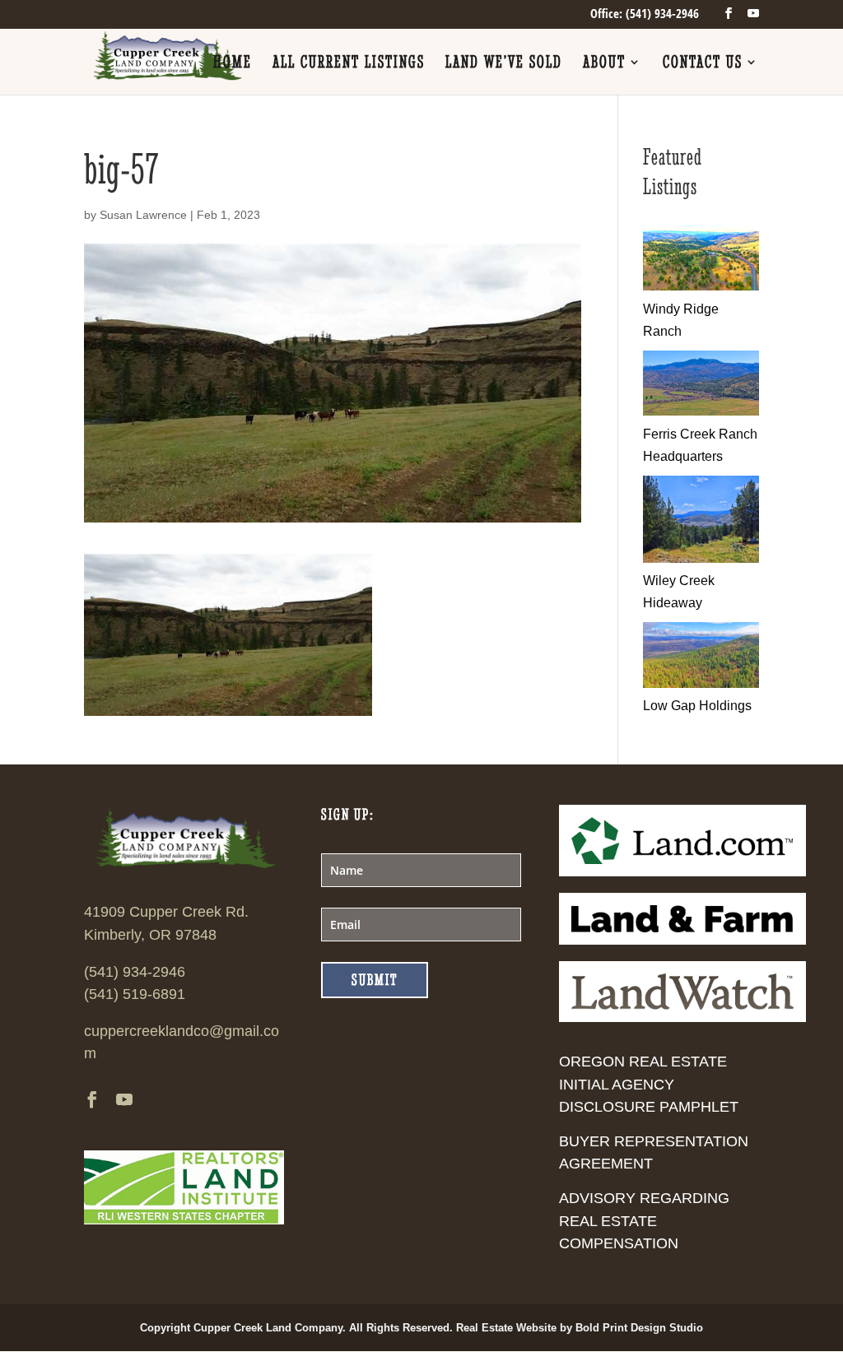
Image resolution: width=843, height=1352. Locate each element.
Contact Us (703, 64)
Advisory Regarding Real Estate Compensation (644, 1220)
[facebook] (728, 13)
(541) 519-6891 (134, 994)
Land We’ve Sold (503, 64)
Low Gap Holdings (697, 706)
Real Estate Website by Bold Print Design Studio (579, 1328)
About (604, 64)
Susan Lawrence (143, 214)
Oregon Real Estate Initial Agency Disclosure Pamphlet (648, 1083)
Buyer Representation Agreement (653, 1152)
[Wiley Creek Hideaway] (701, 558)
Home (232, 64)
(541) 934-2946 (134, 972)
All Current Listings (348, 64)
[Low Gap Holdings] (701, 683)
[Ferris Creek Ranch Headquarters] (701, 411)
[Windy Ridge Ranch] (701, 286)
